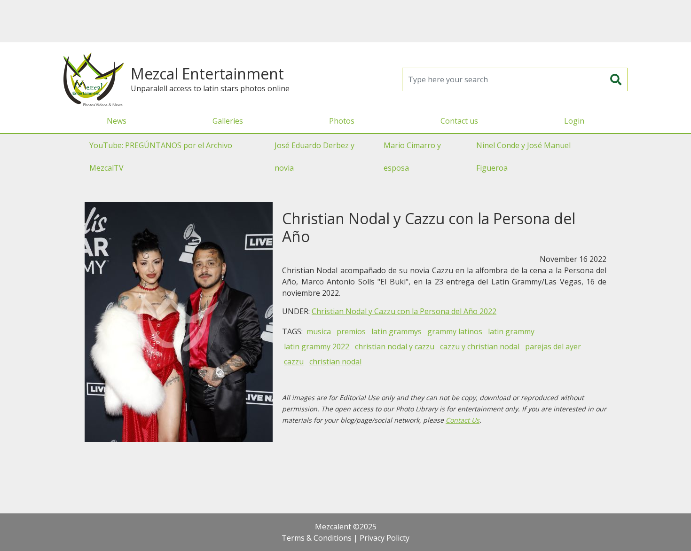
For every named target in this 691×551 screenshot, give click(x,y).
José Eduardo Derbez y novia (314, 156)
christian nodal (335, 361)
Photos (341, 121)
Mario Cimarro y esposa (412, 156)
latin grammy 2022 (316, 346)
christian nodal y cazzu (394, 346)
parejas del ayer (553, 346)
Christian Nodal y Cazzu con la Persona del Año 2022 (404, 311)
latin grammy (511, 331)
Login (574, 121)
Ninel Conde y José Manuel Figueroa (523, 156)
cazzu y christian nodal (479, 346)
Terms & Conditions (317, 538)
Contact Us (462, 420)
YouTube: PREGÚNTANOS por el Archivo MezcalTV (160, 156)
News (116, 121)
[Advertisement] (345, 21)
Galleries (227, 121)
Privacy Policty (384, 538)
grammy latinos (454, 331)
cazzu (294, 361)
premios (351, 331)
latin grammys (396, 331)
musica (318, 331)
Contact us (459, 121)
